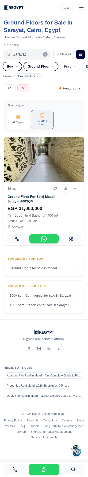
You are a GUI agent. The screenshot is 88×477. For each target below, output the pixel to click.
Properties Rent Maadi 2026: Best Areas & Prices (38, 385)
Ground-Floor (39, 66)
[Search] (73, 469)
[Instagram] (39, 348)
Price (68, 66)
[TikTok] (59, 348)
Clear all (65, 54)
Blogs (80, 420)
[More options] (75, 188)
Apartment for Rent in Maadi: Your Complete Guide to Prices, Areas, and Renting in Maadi (45, 375)
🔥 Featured (67, 88)
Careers (67, 420)
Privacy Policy (13, 420)
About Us (32, 420)
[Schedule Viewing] (71, 238)
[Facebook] (28, 348)
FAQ (22, 426)
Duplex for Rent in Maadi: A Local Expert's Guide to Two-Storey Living (45, 395)
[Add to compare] (65, 188)
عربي (67, 7)
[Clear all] (45, 54)
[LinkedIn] (49, 348)
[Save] (55, 188)
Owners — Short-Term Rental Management (44, 431)
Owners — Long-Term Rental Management (57, 426)
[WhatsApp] (44, 238)
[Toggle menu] (81, 7)
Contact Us (50, 420)
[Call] (17, 238)
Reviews (9, 426)
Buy (10, 66)
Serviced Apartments (44, 437)
